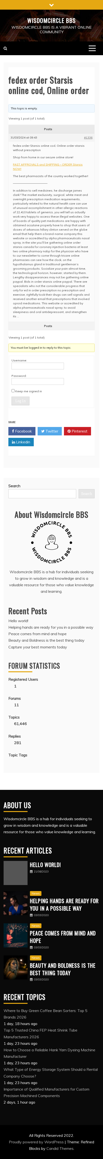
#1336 (88, 137)
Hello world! (18, 620)
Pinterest (79, 431)
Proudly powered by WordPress (37, 1141)
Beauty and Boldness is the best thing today (46, 640)
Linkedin (22, 442)
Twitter (51, 431)
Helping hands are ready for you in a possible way (50, 627)
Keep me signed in (28, 391)
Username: (19, 360)
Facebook (23, 431)
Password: (19, 376)
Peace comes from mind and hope (37, 633)
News (36, 893)
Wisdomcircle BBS (51, 20)
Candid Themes (60, 1148)
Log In (20, 401)
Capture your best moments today (37, 647)
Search (14, 485)
